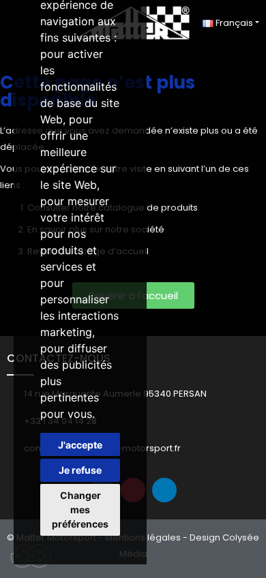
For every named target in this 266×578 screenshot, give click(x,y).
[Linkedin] (164, 490)
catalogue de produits (148, 207)
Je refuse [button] (80, 470)
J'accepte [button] (80, 445)
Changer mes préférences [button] (80, 509)
